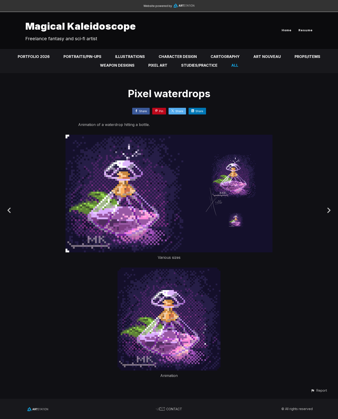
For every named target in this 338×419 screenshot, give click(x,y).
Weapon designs (117, 65)
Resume (305, 30)
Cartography (225, 56)
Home (287, 30)
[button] (319, 390)
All (234, 65)
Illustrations (130, 56)
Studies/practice (199, 65)
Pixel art (157, 65)
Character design (178, 56)
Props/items (307, 56)
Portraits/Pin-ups (82, 56)
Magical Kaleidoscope (80, 26)
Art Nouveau (267, 56)
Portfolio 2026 (34, 56)
